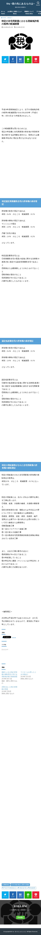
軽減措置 (32, 888)
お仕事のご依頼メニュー (15, 12)
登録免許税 (23, 888)
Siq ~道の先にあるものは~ (20, 3)
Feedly (20, 917)
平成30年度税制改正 (10, 888)
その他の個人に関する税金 (21, 884)
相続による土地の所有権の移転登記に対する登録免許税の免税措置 (9, 674)
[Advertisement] (20, 85)
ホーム (3, 12)
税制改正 (6, 884)
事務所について (29, 12)
